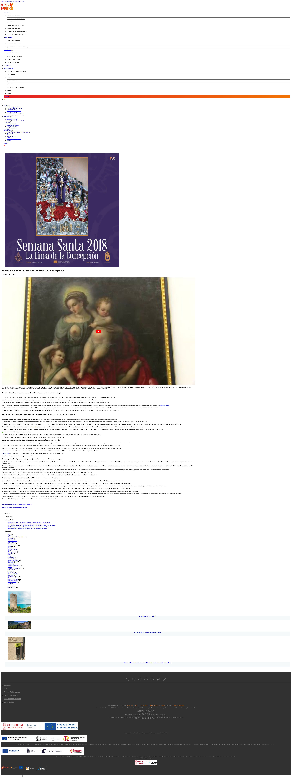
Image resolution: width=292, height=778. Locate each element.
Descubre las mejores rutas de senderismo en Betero (147, 632)
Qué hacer (6, 12)
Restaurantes (11, 578)
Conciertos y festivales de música (16, 537)
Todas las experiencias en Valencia (16, 34)
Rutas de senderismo (13, 579)
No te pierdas (5, 453)
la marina (10, 84)
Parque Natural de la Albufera (15, 87)
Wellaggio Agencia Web (178, 705)
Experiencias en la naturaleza (15, 25)
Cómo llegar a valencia (13, 40)
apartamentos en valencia (14, 56)
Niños (9, 571)
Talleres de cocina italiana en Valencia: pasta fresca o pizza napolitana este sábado (27, 524)
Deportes (10, 539)
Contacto (7, 685)
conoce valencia (8, 68)
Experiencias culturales (14, 22)
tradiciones (33, 426)
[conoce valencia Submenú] (12, 131)
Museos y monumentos (13, 565)
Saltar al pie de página (19, 1)
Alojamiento (7, 50)
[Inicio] (7, 9)
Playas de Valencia (12, 573)
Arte (9, 534)
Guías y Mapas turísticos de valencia (17, 47)
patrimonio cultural (164, 405)
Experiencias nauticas (13, 28)
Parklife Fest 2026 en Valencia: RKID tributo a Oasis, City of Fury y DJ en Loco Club (29, 522)
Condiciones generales (132, 705)
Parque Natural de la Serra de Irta (147, 616)
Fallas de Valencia (12, 549)
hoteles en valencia (12, 53)
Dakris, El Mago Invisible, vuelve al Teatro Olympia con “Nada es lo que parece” (27, 528)
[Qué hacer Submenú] (9, 105)
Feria (9, 550)
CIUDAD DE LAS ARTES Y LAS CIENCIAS (16, 71)
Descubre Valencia (12, 541)
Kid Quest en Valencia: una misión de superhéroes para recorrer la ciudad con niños (28, 526)
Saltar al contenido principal (7, 1)
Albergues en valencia (13, 59)
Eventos (10, 546)
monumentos (11, 74)
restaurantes (7, 65)
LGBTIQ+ (10, 562)
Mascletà (10, 564)
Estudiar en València (13, 545)
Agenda (7, 96)
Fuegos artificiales (12, 556)
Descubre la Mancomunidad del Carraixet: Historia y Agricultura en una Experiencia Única (147, 662)
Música (10, 567)
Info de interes (8, 37)
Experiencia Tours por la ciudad (16, 19)
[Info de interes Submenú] (11, 116)
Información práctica (13, 561)
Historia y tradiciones (13, 560)
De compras (11, 538)
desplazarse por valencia (14, 43)
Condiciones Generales (12, 699)
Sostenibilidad (9, 702)
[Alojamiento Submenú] (12, 50)
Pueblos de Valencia (13, 576)
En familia (10, 542)
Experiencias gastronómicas (15, 15)
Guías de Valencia (12, 558)
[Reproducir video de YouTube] (98, 331)
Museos (9, 77)
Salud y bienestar (12, 582)
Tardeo (10, 583)
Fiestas (9, 554)
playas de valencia (12, 81)
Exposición (11, 547)
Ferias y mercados (12, 552)
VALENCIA (11, 586)
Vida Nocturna (11, 587)
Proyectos (10, 575)
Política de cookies (11, 695)
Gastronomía (11, 557)
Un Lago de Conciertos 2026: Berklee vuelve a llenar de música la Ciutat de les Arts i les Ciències (31, 525)
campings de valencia (13, 62)
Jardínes (9, 90)
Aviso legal (141, 705)
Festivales (10, 553)
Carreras (10, 535)
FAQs (6, 688)
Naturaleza (10, 569)
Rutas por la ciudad (12, 580)
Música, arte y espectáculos (14, 568)
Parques (9, 93)
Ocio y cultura (11, 572)
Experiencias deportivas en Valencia (17, 31)
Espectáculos (11, 543)
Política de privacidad (12, 692)
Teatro (9, 584)
